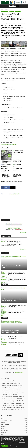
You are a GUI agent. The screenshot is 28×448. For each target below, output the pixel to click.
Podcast (4, 403)
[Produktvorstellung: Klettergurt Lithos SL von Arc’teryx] (4, 309)
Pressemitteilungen (19, 403)
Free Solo (10, 394)
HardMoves (15, 394)
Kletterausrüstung (19, 229)
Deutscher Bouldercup (16, 387)
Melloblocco (5, 401)
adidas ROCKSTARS (5, 381)
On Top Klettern (10, 240)
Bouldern (17, 383)
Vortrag (22, 407)
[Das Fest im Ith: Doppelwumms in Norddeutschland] (4, 340)
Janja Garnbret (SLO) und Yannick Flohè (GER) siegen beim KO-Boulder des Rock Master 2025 (17, 279)
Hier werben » (23, 232)
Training (18, 407)
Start (2, 9)
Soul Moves (4, 407)
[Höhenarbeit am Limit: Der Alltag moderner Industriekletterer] (14, 327)
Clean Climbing (6, 387)
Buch (21, 385)
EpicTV (22, 392)
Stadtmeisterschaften (11, 407)
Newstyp (6, 9)
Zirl (20, 11)
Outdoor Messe (21, 401)
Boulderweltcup (15, 385)
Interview (21, 396)
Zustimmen (5, 445)
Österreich (16, 11)
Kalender (3, 398)
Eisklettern (5, 392)
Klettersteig (14, 398)
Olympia (14, 401)
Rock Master (9, 405)
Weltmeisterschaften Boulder (8, 409)
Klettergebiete (11, 11)
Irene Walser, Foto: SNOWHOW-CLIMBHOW (14, 181)
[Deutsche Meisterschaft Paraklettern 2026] (14, 263)
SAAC (14, 405)
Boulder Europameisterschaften (7, 383)
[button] (2, 6)
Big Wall (12, 381)
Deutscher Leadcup (6, 390)
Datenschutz (22, 442)
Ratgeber (4, 405)
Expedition (5, 394)
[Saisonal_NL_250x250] (14, 205)
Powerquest (10, 403)
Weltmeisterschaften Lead (20, 409)
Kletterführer (8, 398)
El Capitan (18, 392)
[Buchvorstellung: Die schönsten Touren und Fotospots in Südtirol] (14, 295)
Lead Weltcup (20, 398)
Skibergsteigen (19, 405)
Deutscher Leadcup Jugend (15, 389)
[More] (17, 187)
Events (7, 11)
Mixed (10, 401)
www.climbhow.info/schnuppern (9, 144)
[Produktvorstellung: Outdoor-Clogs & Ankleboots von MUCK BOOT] (4, 314)
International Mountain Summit (10, 396)
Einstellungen (7, 439)
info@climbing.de (19, 372)
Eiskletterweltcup (12, 392)
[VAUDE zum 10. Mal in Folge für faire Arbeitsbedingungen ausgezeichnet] (4, 344)
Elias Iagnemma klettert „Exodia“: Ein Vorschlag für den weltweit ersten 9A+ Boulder (16, 273)
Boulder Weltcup (6, 385)
